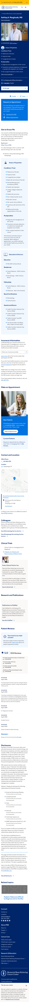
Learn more (4, 356)
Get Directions (8, 506)
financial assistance (6, 364)
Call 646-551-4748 (11, 114)
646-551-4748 (11, 425)
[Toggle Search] (22, 7)
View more (6, 74)
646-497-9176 (5, 380)
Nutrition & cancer (6, 946)
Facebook (3, 920)
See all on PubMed (7, 620)
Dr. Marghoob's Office (12, 80)
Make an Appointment (11, 431)
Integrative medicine (6, 944)
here (22, 865)
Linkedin (9, 920)
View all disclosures (6, 876)
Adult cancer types (6, 939)
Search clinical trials (7, 587)
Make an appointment (12, 117)
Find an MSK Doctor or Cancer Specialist (12, 13)
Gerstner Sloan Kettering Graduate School (12, 958)
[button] (14, 479)
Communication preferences (9, 979)
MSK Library (4, 963)
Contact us (4, 912)
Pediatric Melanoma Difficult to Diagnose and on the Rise (13, 898)
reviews (13, 43)
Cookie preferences (6, 981)
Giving (3, 932)
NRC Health (19, 737)
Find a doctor (5, 949)
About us (3, 928)
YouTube (7, 920)
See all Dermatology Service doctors (11, 531)
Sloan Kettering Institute (7, 956)
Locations (3, 914)
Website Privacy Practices (12, 999)
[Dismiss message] (27, 2)
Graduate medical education (9, 961)
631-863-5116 (7, 461)
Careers (3, 930)
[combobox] (14, 352)
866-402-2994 (18, 2)
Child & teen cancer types (8, 942)
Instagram (1, 920)
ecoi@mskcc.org (7, 870)
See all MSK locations (7, 513)
